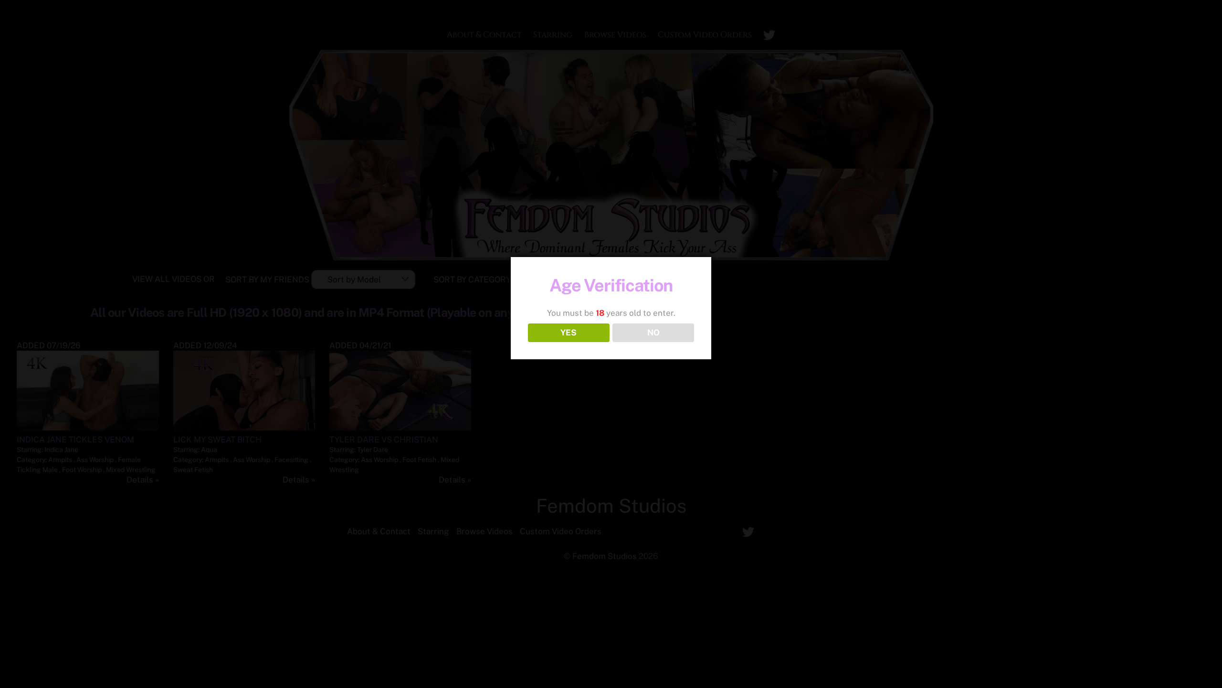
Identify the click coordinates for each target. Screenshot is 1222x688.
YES (568, 332)
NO (653, 332)
